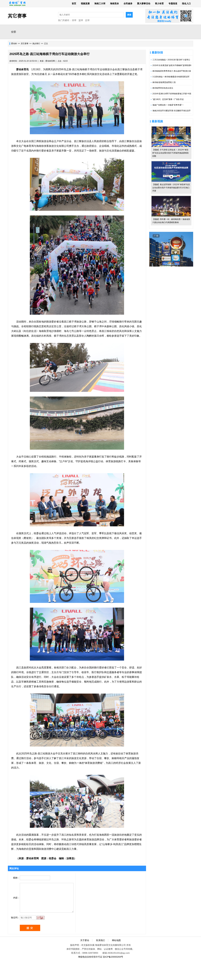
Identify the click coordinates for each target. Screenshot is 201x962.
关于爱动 (84, 940)
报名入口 (186, 3)
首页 (74, 3)
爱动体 (14, 43)
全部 (13, 31)
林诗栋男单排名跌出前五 (162, 88)
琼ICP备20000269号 (113, 957)
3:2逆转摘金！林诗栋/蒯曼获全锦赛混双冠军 (171, 77)
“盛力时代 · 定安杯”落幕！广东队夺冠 (168, 99)
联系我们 (100, 940)
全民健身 (128, 3)
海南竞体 (114, 3)
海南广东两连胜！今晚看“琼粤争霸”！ (168, 105)
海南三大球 (99, 3)
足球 (87, 20)
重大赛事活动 (143, 3)
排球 (74, 20)
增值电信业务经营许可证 (90, 957)
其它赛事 (24, 43)
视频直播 (85, 3)
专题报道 (172, 3)
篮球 (81, 20)
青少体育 (159, 3)
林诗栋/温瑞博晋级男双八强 (164, 82)
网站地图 (116, 940)
